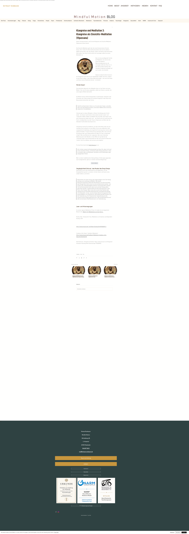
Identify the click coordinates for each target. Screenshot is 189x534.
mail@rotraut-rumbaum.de (86, 451)
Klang (29, 20)
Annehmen (184, 532)
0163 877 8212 (85, 448)
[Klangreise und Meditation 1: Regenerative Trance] (94, 270)
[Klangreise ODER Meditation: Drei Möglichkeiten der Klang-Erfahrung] (78, 270)
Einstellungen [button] (172, 532)
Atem (139, 20)
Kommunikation (68, 20)
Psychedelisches (97, 20)
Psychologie (118, 20)
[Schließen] (187, 532)
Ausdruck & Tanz (152, 20)
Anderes (112, 20)
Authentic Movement (79, 20)
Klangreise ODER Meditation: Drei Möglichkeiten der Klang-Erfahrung (78, 276)
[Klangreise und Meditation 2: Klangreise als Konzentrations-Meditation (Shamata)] (110, 270)
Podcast (24, 20)
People (47, 20)
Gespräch (160, 20)
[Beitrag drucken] (86, 257)
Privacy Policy (56, 532)
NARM (144, 20)
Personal (105, 20)
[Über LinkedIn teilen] (81, 257)
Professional (59, 20)
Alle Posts (3, 20)
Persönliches (41, 20)
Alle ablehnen (178, 532)
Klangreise (126, 20)
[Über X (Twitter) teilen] (79, 257)
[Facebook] (56, 512)
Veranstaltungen (12, 20)
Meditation (89, 20)
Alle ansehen (116, 264)
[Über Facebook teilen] (76, 257)
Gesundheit (133, 20)
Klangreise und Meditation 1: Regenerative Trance (93, 276)
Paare (52, 20)
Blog (19, 20)
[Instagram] (58, 512)
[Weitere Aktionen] (112, 27)
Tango (34, 20)
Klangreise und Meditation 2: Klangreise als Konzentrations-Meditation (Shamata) (109, 276)
